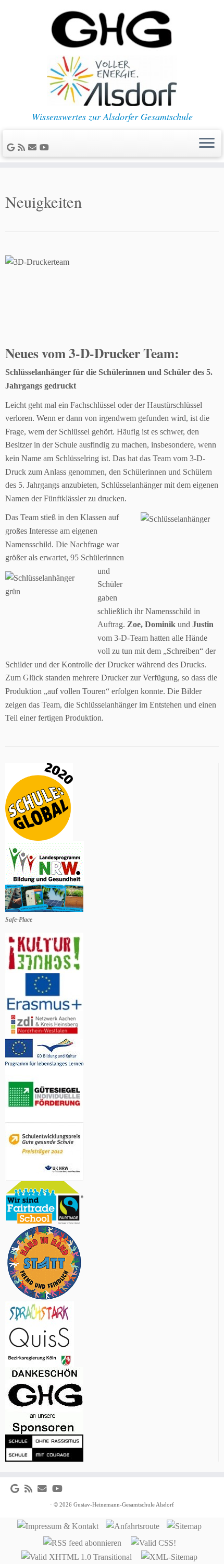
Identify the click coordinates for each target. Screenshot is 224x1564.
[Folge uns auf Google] (12, 147)
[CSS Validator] (156, 1541)
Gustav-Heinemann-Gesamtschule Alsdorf (123, 1504)
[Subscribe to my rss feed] (23, 147)
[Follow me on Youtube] (46, 147)
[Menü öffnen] (207, 143)
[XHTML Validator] (79, 1556)
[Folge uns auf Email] (34, 147)
